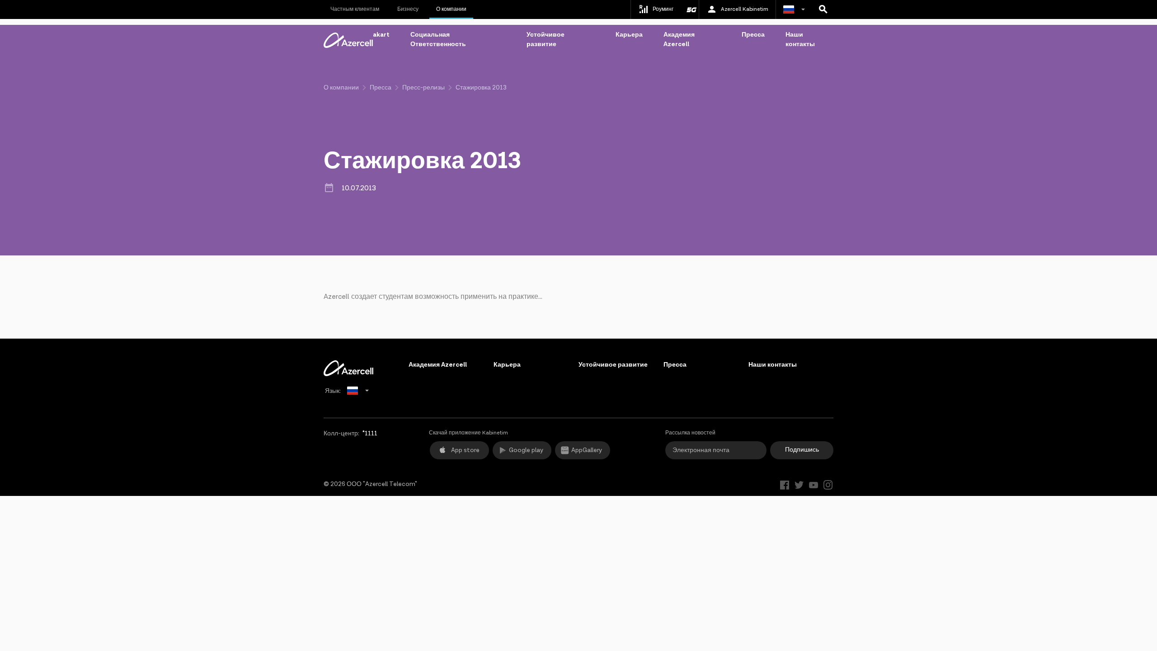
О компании (451, 9)
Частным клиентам (354, 9)
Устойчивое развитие (545, 39)
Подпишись (802, 450)
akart (381, 35)
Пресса (753, 35)
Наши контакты (800, 39)
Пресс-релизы (423, 88)
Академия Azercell (679, 39)
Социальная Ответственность (438, 39)
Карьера (629, 35)
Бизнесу (408, 9)
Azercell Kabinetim (744, 9)
